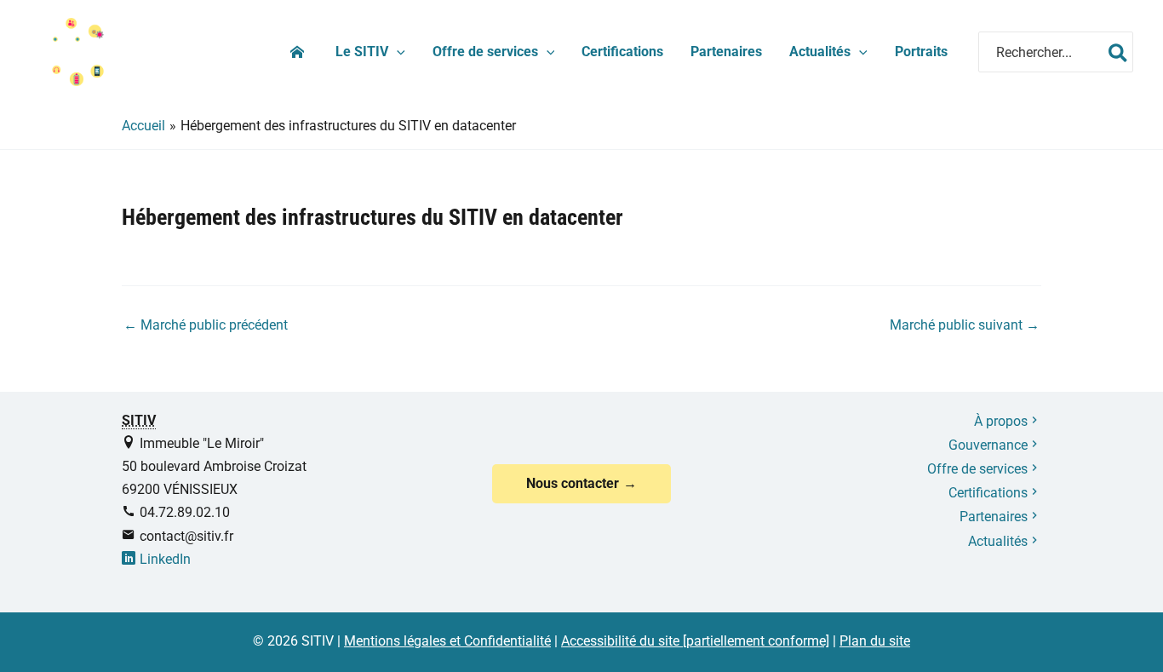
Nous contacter (572, 483)
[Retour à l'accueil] (72, 51)
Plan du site (874, 641)
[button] (396, 52)
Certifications (622, 51)
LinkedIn (165, 559)
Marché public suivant (965, 325)
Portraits (921, 51)
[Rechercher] (1117, 52)
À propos (1001, 421)
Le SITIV (361, 51)
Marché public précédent (205, 325)
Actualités (820, 51)
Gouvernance (988, 445)
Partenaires (726, 51)
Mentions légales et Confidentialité (447, 641)
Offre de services (485, 51)
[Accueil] (299, 52)
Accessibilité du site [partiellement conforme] (695, 641)
